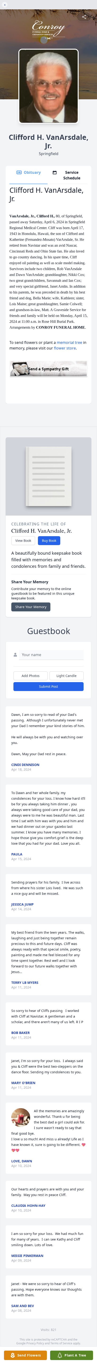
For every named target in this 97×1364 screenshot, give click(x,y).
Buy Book (49, 540)
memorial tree (69, 342)
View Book (23, 540)
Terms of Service (61, 1343)
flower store (65, 348)
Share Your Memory (30, 607)
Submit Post (48, 686)
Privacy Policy (35, 1343)
